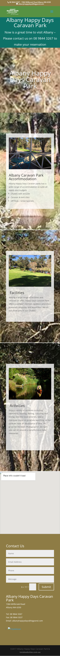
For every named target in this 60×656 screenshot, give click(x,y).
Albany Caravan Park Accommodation (26, 177)
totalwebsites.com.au (30, 652)
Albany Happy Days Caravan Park (30, 79)
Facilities (16, 292)
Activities (17, 405)
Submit (46, 587)
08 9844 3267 (14, 2)
